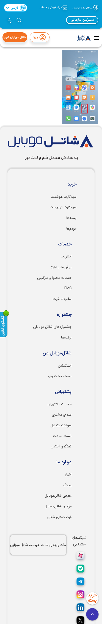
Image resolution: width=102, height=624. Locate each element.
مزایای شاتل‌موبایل (58, 506)
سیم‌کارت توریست (63, 207)
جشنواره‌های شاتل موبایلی (52, 327)
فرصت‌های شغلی (59, 517)
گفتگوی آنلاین (61, 446)
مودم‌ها (71, 229)
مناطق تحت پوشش (83, 7)
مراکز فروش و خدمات (51, 7)
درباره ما (64, 462)
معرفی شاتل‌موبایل (58, 496)
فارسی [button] (18, 7)
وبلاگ (67, 485)
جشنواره (64, 315)
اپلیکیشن (65, 366)
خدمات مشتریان (60, 404)
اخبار (68, 475)
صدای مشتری (62, 415)
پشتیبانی (63, 392)
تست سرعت (62, 436)
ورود (35, 37)
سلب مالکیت (62, 299)
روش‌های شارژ (61, 267)
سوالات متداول (61, 425)
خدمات (65, 244)
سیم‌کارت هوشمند (63, 197)
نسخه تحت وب (60, 376)
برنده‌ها (66, 337)
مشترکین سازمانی (82, 19)
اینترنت (66, 256)
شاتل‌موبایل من (57, 353)
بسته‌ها (71, 218)
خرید (72, 184)
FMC (68, 288)
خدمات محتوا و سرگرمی (54, 278)
